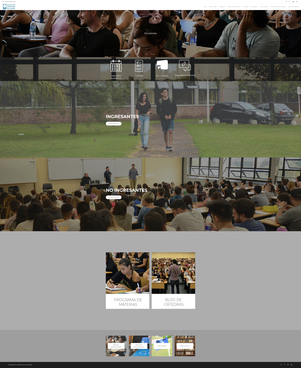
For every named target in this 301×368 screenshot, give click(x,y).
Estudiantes (254, 6)
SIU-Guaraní (264, 6)
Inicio (205, 6)
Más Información (113, 197)
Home (146, 54)
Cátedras (245, 6)
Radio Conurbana (293, 6)
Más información (113, 123)
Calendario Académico (233, 6)
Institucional (213, 6)
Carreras (222, 6)
